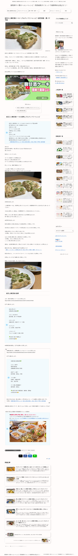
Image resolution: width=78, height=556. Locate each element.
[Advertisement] (64, 263)
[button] (72, 23)
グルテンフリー (25, 450)
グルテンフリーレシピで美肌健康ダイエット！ (13, 450)
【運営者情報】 (58, 246)
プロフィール (59, 72)
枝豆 (30, 450)
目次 (26, 104)
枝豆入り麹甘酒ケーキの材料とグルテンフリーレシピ (28, 107)
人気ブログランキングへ (60, 235)
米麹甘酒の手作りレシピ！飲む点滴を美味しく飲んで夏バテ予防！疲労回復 (27, 141)
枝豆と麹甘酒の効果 (21, 110)
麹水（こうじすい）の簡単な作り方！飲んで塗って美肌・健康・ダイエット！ (24, 249)
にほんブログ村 (58, 241)
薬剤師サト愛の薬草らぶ (61, 77)
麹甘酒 (33, 450)
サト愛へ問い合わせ (59, 83)
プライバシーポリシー (60, 250)
